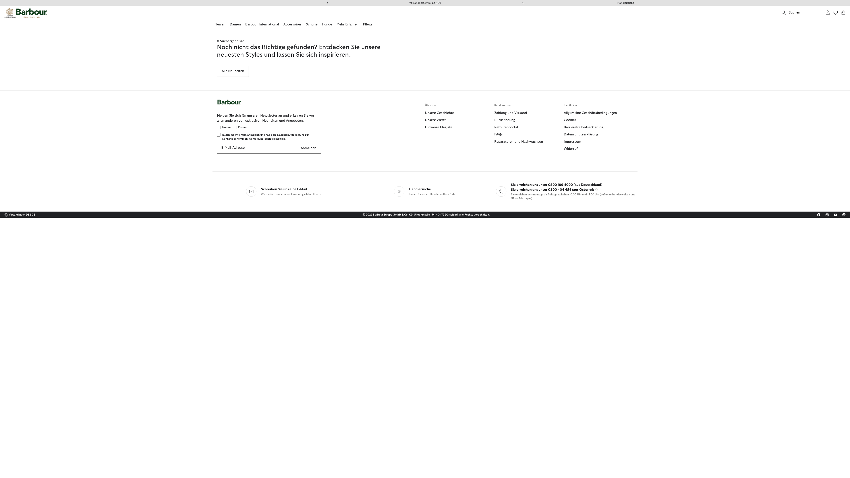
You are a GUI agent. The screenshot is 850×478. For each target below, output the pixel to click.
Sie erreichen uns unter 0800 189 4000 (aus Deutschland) (556, 185)
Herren (226, 127)
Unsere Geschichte (439, 113)
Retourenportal (506, 127)
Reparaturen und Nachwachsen (518, 141)
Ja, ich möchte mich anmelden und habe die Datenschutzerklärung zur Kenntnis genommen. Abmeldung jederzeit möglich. (265, 136)
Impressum (572, 141)
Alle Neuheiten (233, 71)
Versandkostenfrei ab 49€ (425, 3)
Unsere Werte (435, 120)
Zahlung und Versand (510, 113)
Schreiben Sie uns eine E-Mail (284, 189)
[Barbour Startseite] (25, 13)
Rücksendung (504, 120)
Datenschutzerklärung (581, 134)
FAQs (498, 134)
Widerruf (571, 148)
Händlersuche (625, 3)
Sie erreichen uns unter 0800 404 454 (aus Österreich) (554, 189)
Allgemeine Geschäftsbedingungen (590, 113)
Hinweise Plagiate (438, 127)
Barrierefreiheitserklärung (583, 127)
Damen (242, 127)
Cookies (570, 120)
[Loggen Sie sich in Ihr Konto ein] (828, 12)
